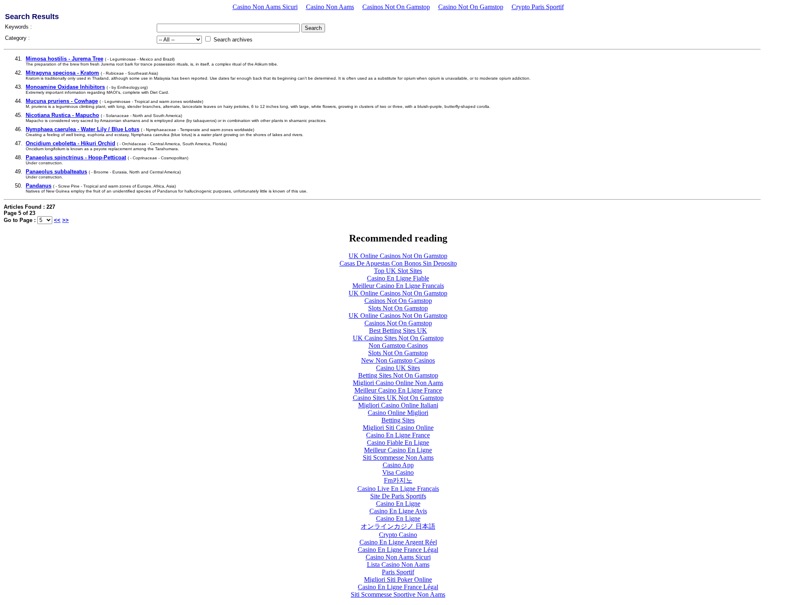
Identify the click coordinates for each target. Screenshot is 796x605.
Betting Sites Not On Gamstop (398, 375)
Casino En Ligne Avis (398, 511)
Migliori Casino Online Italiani (398, 405)
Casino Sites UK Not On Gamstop (398, 397)
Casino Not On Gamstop (470, 6)
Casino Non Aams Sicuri (265, 6)
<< (57, 220)
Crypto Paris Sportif (538, 6)
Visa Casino (398, 472)
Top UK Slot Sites (398, 270)
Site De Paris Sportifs (398, 496)
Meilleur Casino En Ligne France (398, 390)
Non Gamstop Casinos (398, 345)
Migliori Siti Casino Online (398, 427)
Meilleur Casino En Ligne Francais (398, 285)
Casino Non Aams (330, 6)
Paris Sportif (398, 572)
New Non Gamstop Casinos (398, 360)
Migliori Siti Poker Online (398, 579)
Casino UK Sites (398, 367)
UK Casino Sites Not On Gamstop (398, 338)
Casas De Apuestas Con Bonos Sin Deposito (398, 263)
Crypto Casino (398, 534)
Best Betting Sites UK (398, 330)
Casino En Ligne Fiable (398, 278)
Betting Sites (398, 420)
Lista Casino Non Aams (398, 564)
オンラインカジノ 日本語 (398, 526)
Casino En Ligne (398, 503)
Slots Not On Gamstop (398, 308)
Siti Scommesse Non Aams (398, 457)
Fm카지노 (398, 480)
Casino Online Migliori (398, 412)
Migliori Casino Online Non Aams (398, 382)
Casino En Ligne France (398, 435)
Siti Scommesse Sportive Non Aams (398, 594)
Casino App (398, 464)
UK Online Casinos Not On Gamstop (398, 255)
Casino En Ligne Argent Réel (398, 542)
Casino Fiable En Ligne (398, 442)
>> (65, 220)
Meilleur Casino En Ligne (398, 450)
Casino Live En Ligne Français (398, 488)
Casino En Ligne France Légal (398, 549)
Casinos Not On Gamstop (396, 6)
